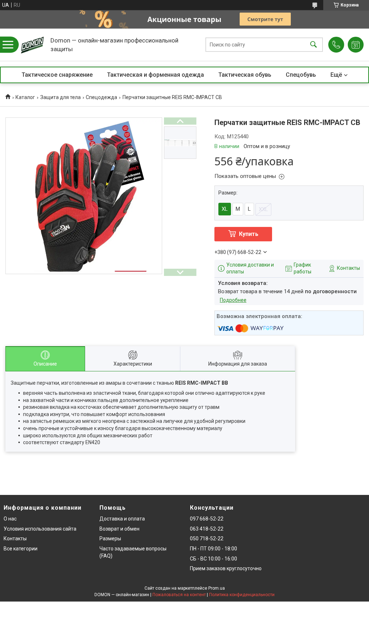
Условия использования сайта (40, 529)
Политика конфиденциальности (242, 594)
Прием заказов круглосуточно (226, 568)
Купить (248, 234)
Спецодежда (101, 97)
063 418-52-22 (206, 529)
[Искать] (313, 45)
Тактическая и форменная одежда (155, 74)
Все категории (20, 548)
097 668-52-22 (206, 519)
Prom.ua (216, 588)
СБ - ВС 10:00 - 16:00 (213, 559)
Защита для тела (60, 97)
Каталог (25, 97)
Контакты (15, 538)
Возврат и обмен (119, 529)
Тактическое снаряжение (57, 74)
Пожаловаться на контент (179, 594)
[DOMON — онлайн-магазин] (32, 44)
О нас (10, 519)
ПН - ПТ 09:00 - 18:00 (213, 548)
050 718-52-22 (206, 538)
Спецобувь (301, 74)
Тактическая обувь (244, 74)
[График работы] (356, 45)
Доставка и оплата (122, 519)
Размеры (110, 538)
